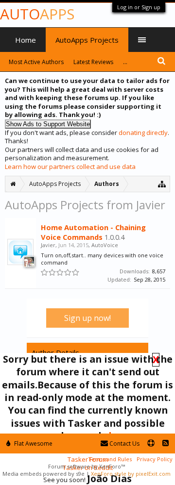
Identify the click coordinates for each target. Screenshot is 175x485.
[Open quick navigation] (162, 183)
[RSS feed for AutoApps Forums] (165, 443)
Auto (37, 14)
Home (25, 40)
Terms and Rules (110, 459)
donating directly (143, 132)
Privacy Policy (155, 459)
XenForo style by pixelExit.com (131, 473)
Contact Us (124, 443)
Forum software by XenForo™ (86, 466)
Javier (48, 245)
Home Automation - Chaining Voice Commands (93, 232)
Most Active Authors (36, 62)
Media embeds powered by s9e (43, 473)
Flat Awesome (32, 443)
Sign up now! (87, 318)
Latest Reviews (93, 62)
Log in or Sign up (138, 7)
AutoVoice (104, 245)
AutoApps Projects (87, 40)
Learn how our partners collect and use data (70, 166)
